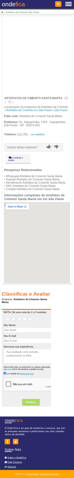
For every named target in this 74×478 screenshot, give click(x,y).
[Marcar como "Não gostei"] (9, 102)
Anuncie (12, 466)
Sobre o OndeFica (16, 457)
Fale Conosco (15, 462)
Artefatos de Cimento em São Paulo (29, 110)
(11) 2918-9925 (20, 134)
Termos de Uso (32, 474)
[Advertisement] (37, 54)
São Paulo (61, 110)
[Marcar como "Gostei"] (66, 97)
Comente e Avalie (15, 159)
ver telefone (38, 134)
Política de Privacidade (49, 474)
